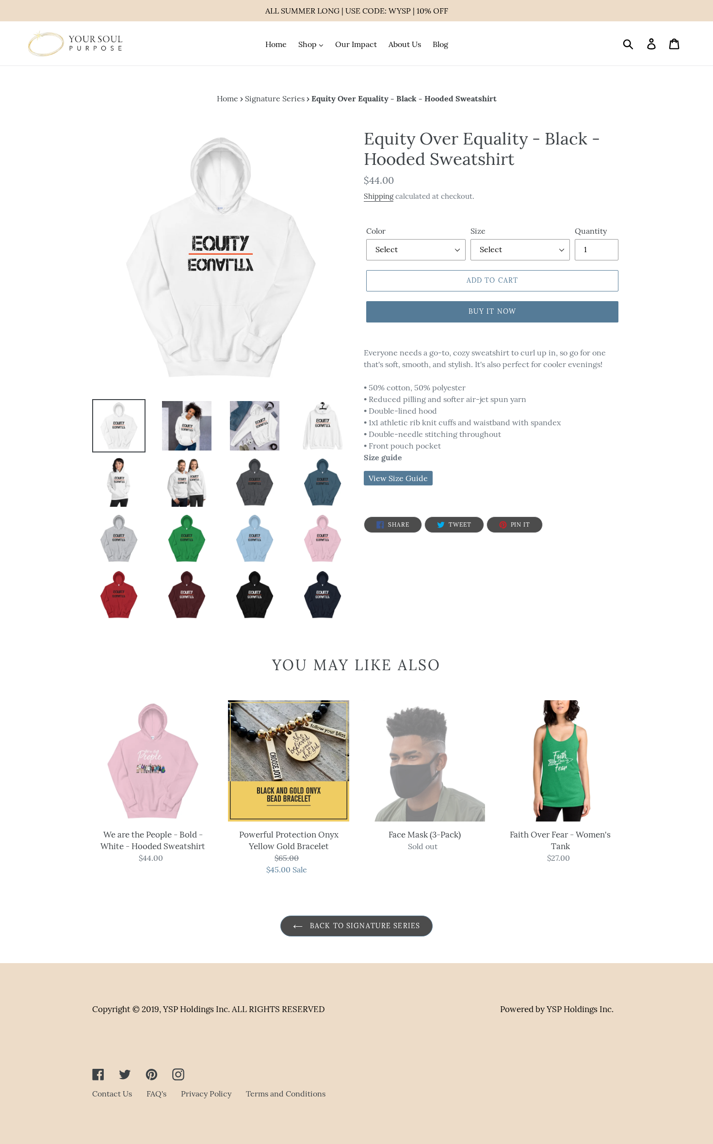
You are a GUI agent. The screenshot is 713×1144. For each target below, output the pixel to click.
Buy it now (492, 311)
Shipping (378, 196)
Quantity (591, 231)
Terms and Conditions (285, 1093)
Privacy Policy (206, 1093)
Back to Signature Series (364, 925)
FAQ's (156, 1093)
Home (227, 98)
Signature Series (275, 98)
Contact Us (112, 1093)
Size (478, 231)
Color (376, 231)
